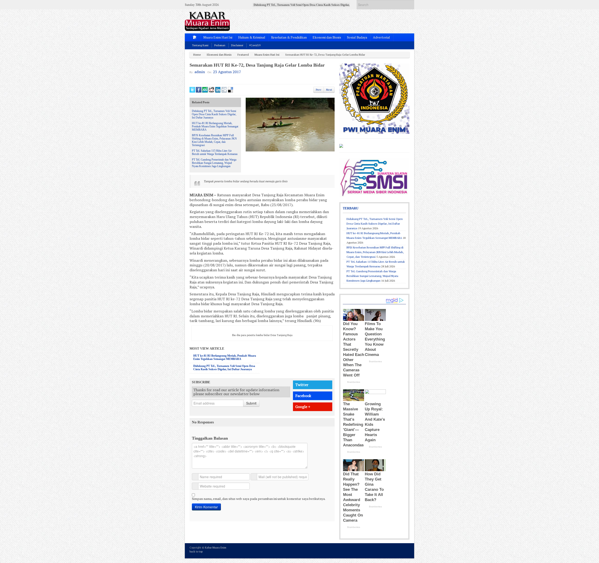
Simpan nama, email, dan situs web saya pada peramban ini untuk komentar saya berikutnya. (258, 498)
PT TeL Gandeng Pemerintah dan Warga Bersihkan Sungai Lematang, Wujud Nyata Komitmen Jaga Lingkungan (214, 163)
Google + (302, 406)
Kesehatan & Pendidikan (289, 37)
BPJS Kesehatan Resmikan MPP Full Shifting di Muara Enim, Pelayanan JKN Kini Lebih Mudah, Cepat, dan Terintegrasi (214, 140)
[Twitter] (388, 550)
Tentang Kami (200, 45)
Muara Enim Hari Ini (217, 37)
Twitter (301, 384)
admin (199, 71)
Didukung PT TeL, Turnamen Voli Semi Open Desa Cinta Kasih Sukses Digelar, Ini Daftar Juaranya (214, 114)
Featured (243, 54)
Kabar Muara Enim (215, 547)
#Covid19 (254, 45)
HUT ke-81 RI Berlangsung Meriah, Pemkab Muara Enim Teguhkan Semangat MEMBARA (215, 126)
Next (329, 89)
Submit (251, 403)
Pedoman (219, 45)
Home (197, 54)
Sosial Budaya (357, 37)
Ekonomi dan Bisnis (327, 37)
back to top (196, 551)
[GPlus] (400, 550)
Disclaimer (237, 45)
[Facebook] (394, 550)
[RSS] (406, 550)
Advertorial (381, 37)
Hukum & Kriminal (251, 37)
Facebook (303, 395)
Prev (318, 89)
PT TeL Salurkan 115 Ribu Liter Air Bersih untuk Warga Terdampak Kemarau (214, 152)
